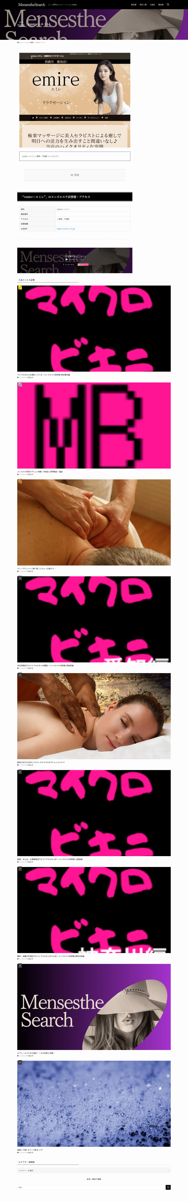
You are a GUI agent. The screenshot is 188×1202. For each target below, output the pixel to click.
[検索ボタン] (168, 4)
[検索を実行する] (168, 1187)
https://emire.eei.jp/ (66, 228)
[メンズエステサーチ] (31, 4)
